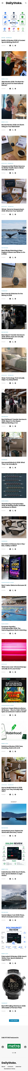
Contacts (10, 1066)
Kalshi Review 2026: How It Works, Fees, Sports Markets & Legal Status (13, 873)
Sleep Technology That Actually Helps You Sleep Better (13, 379)
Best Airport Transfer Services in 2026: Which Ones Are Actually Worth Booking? (13, 336)
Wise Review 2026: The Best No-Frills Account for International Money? (13, 83)
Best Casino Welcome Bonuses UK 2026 (14, 586)
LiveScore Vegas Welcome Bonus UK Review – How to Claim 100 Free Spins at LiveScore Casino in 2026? (14, 710)
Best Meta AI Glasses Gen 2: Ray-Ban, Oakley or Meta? (13, 545)
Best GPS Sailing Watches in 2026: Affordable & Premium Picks (14, 1007)
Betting (3, 37)
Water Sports (5, 501)
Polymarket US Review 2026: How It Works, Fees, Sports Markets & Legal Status (14, 958)
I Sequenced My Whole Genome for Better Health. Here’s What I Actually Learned (13, 168)
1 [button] (12, 1052)
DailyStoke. (14, 3)
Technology (9, 37)
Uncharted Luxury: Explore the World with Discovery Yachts (12, 831)
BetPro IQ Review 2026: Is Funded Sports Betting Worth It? (13, 41)
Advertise (18, 1066)
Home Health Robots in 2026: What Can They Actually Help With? (12, 789)
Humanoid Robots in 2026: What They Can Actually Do (13, 463)
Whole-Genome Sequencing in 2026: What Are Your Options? (13, 210)
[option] (14, 1046)
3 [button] (15, 1052)
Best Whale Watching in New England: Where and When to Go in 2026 (13, 252)
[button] (3, 1047)
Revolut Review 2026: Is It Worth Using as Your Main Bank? (13, 126)
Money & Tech (5, 79)
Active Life (4, 163)
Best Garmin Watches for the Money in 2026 (12, 294)
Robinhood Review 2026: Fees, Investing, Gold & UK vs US (12, 747)
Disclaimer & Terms (9, 1069)
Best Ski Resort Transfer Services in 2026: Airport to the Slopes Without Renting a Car (14, 421)
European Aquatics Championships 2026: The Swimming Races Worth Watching (14, 628)
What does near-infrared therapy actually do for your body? (14, 668)
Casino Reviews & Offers (8, 582)
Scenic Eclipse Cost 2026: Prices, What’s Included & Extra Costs (13, 916)
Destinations (5, 247)
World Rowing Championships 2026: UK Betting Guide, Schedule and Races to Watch (13, 505)
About (3, 1066)
